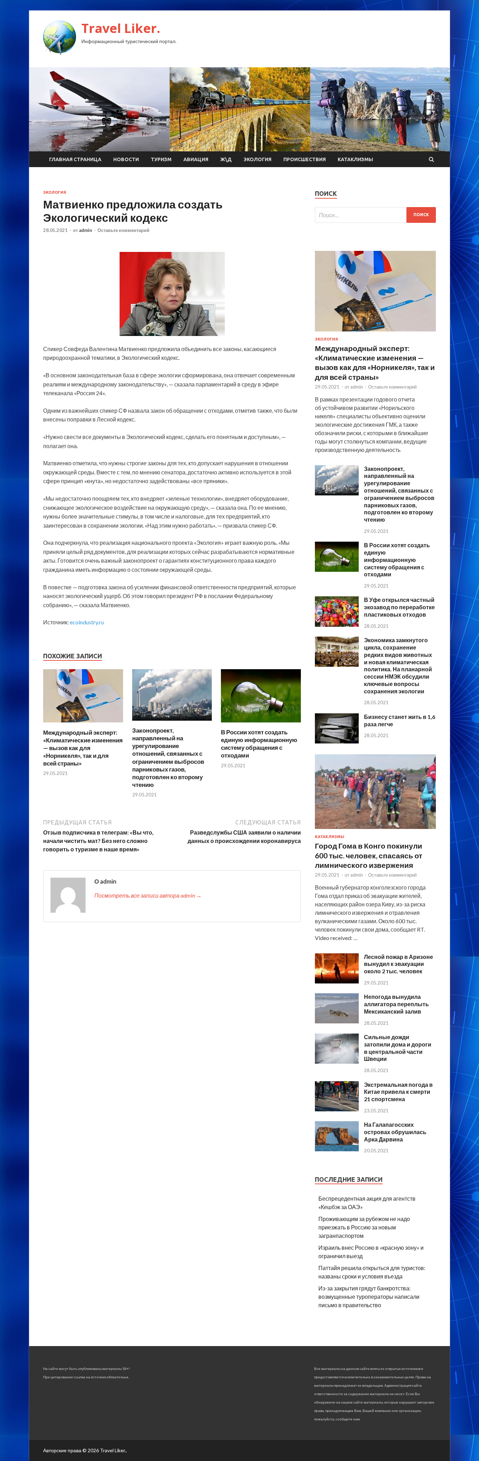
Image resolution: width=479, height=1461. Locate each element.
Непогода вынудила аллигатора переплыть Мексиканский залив (396, 1004)
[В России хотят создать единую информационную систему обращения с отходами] (261, 724)
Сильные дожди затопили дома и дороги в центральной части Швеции (397, 1048)
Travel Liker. (120, 28)
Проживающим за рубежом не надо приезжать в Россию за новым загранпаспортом (364, 1227)
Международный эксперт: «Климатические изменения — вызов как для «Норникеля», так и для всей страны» (83, 748)
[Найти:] (375, 215)
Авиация (195, 159)
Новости (126, 159)
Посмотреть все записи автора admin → (148, 895)
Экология (257, 159)
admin (85, 230)
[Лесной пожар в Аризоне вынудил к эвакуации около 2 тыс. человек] (337, 981)
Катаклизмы (355, 159)
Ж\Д (226, 159)
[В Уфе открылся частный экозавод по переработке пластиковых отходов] (337, 624)
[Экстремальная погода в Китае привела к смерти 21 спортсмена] (337, 1109)
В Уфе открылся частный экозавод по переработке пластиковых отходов (399, 607)
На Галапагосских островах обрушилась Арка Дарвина (395, 1132)
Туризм (161, 159)
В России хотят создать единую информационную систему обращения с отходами (259, 743)
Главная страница (75, 159)
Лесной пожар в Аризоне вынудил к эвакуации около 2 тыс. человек (398, 964)
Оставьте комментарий (123, 230)
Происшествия (304, 159)
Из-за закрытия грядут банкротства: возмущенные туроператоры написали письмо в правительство (368, 1296)
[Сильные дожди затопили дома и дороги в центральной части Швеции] (337, 1061)
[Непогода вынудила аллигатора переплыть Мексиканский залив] (337, 1021)
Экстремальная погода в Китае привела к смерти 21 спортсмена (398, 1092)
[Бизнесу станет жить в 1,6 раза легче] (337, 741)
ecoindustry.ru (87, 622)
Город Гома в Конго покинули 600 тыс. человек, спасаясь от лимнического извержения (368, 855)
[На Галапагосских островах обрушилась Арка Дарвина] (337, 1149)
